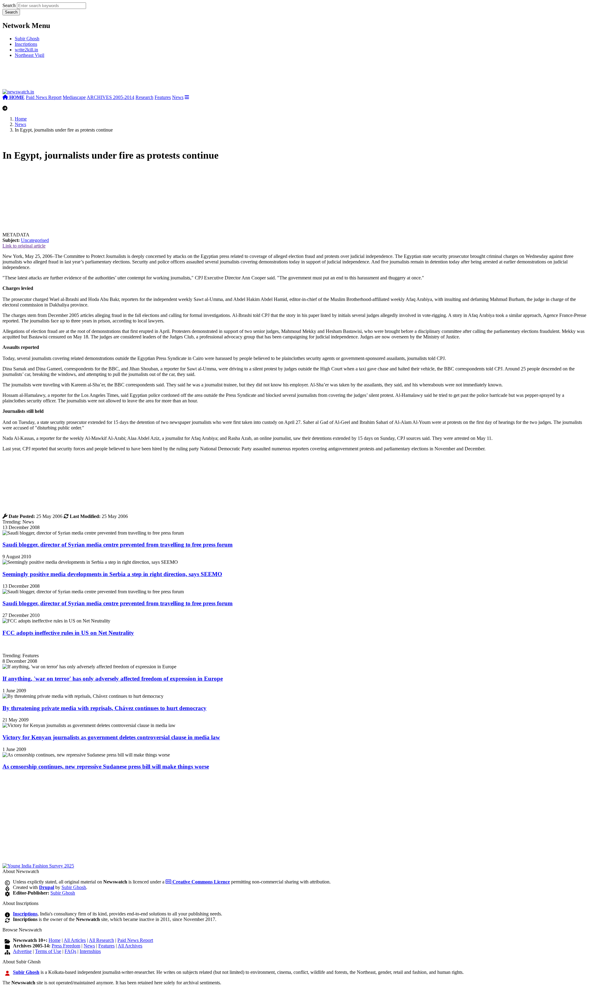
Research (144, 97)
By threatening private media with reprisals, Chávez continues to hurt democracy (104, 708)
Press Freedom (66, 945)
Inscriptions (26, 44)
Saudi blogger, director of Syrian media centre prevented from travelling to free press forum (117, 544)
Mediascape (74, 97)
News (177, 97)
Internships (90, 951)
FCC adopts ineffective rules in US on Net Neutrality (68, 633)
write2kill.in (26, 49)
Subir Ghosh (27, 38)
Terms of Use (48, 951)
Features (163, 97)
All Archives (130, 945)
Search (9, 5)
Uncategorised (35, 240)
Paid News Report (43, 97)
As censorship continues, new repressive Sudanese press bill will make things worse (105, 766)
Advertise (22, 951)
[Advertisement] (94, 76)
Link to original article (23, 245)
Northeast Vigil (29, 55)
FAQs (70, 951)
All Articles (75, 940)
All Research (101, 940)
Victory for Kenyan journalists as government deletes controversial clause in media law (111, 737)
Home (21, 118)
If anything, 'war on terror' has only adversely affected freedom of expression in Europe (112, 678)
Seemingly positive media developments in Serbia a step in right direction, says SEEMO (112, 574)
